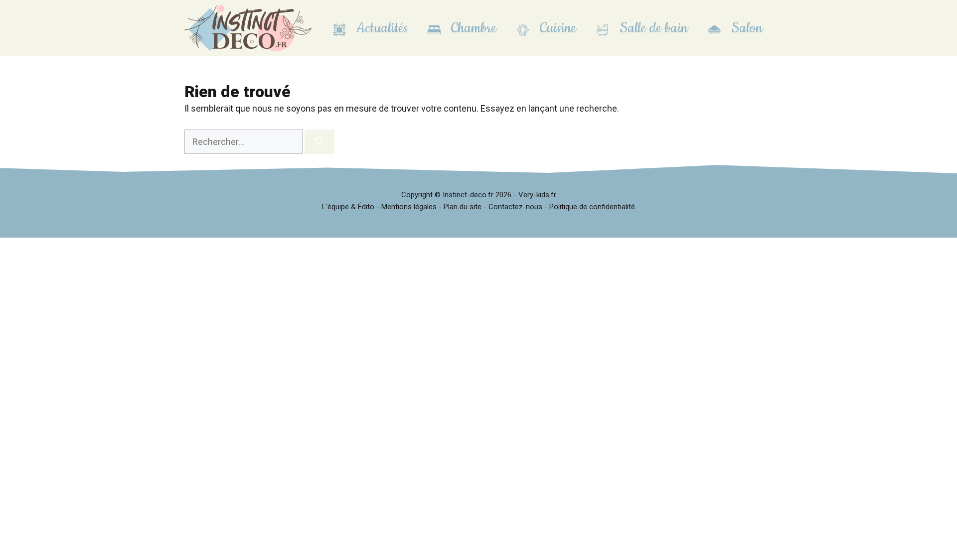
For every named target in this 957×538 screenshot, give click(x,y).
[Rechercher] (319, 142)
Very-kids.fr (537, 194)
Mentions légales (409, 206)
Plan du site (462, 206)
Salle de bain (652, 28)
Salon (745, 28)
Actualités (380, 28)
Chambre (472, 28)
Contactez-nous (515, 206)
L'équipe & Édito (348, 206)
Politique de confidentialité (592, 206)
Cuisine (556, 28)
